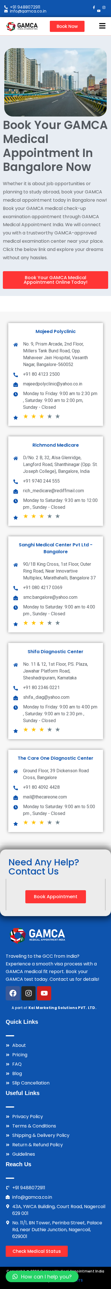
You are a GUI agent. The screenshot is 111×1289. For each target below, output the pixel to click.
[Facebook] (13, 993)
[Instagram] (28, 993)
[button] (102, 26)
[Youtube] (44, 993)
